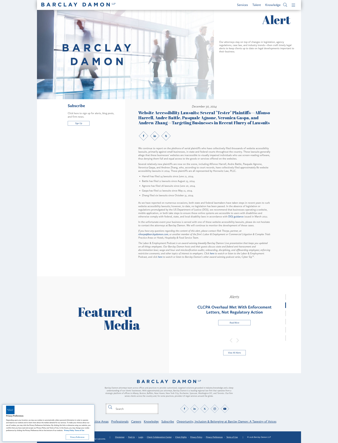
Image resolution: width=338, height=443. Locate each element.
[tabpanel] (234, 309)
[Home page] (169, 384)
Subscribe (167, 421)
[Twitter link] (166, 136)
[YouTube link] (225, 409)
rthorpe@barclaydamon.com (153, 234)
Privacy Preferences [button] (214, 437)
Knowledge (273, 5)
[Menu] (293, 5)
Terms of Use (232, 437)
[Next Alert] (237, 340)
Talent (256, 5)
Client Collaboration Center (159, 437)
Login (140, 437)
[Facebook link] (143, 136)
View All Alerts (234, 352)
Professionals (119, 421)
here (212, 253)
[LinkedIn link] (154, 136)
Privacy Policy (196, 437)
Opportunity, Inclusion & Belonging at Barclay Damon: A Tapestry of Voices (226, 421)
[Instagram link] (215, 409)
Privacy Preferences (77, 437)
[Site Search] (285, 5)
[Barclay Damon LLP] (78, 5)
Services (242, 5)
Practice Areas (99, 421)
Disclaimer (120, 437)
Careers (136, 421)
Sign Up (78, 123)
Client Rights (181, 437)
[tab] (285, 297)
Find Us (131, 437)
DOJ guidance (236, 216)
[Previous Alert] (231, 340)
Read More (228, 323)
